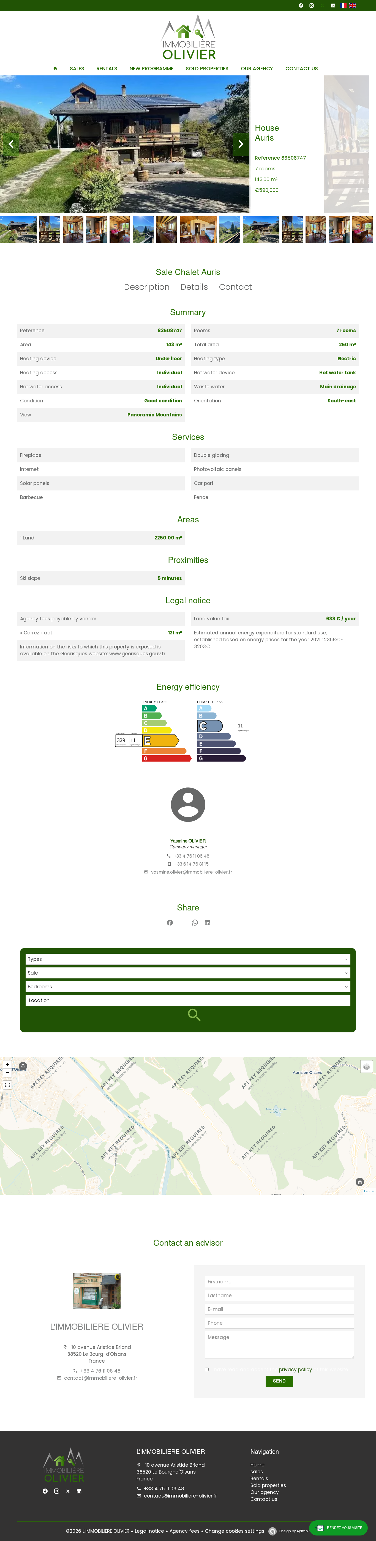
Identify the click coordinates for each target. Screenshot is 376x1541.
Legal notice (149, 1531)
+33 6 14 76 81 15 (192, 864)
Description (147, 287)
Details (194, 287)
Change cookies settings (234, 1531)
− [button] (7, 1072)
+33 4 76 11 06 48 (191, 856)
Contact (235, 287)
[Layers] (367, 1066)
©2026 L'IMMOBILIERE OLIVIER (97, 1531)
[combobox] (188, 959)
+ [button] (7, 1064)
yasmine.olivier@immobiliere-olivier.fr (191, 872)
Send (279, 1381)
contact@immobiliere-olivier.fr (100, 1378)
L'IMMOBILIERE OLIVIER (96, 1328)
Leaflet (369, 1191)
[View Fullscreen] (7, 1085)
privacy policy (295, 1369)
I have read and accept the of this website (279, 1369)
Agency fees (185, 1531)
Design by (294, 1531)
